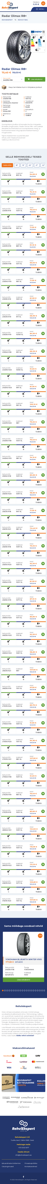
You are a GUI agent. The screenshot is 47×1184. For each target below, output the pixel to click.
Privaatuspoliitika (31, 1163)
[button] (3, 990)
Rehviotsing (23, 20)
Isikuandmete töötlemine (11, 1163)
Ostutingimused (8, 1166)
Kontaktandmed (31, 1166)
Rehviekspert (7, 20)
